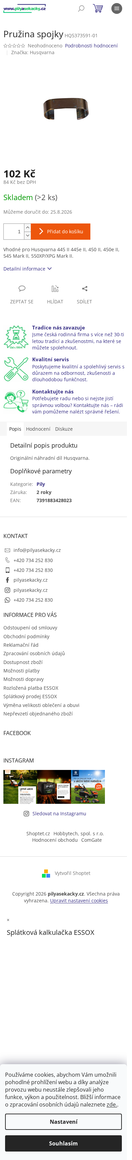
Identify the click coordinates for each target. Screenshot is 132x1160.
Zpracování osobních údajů (34, 653)
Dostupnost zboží (23, 662)
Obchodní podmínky (26, 636)
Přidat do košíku (65, 231)
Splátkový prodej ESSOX (30, 696)
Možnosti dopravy (23, 679)
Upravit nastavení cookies (79, 900)
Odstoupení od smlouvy (30, 627)
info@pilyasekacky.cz (37, 550)
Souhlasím (63, 1143)
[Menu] (117, 8)
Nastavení (64, 1121)
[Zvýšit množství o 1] (27, 228)
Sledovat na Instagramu (59, 813)
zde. (112, 1104)
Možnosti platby (21, 670)
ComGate (91, 840)
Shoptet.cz (38, 833)
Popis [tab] (15, 429)
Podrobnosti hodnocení (91, 45)
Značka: (32, 52)
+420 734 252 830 (33, 560)
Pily (41, 484)
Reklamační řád (21, 645)
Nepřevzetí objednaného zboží (38, 713)
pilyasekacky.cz (31, 580)
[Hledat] (81, 8)
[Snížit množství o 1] (27, 235)
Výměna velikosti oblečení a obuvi (41, 705)
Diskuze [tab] (64, 429)
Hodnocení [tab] (38, 429)
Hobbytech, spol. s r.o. (78, 833)
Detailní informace (24, 268)
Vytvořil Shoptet (72, 873)
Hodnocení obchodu (55, 840)
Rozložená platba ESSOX (30, 688)
